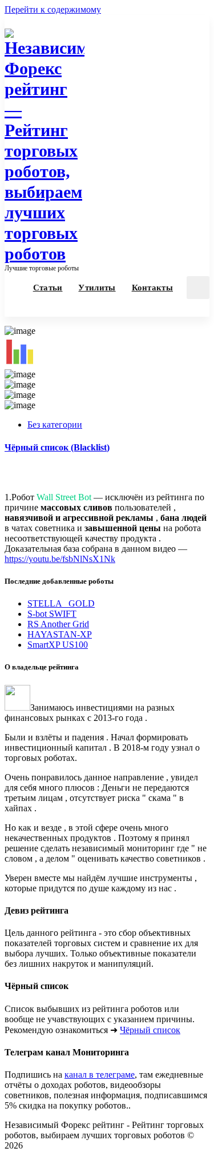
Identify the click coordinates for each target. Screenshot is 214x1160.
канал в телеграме (99, 1074)
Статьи (48, 287)
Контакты (152, 287)
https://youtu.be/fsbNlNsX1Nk (60, 559)
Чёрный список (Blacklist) (57, 447)
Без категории (54, 424)
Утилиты (96, 287)
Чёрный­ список (150, 1030)
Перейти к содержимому (53, 9)
